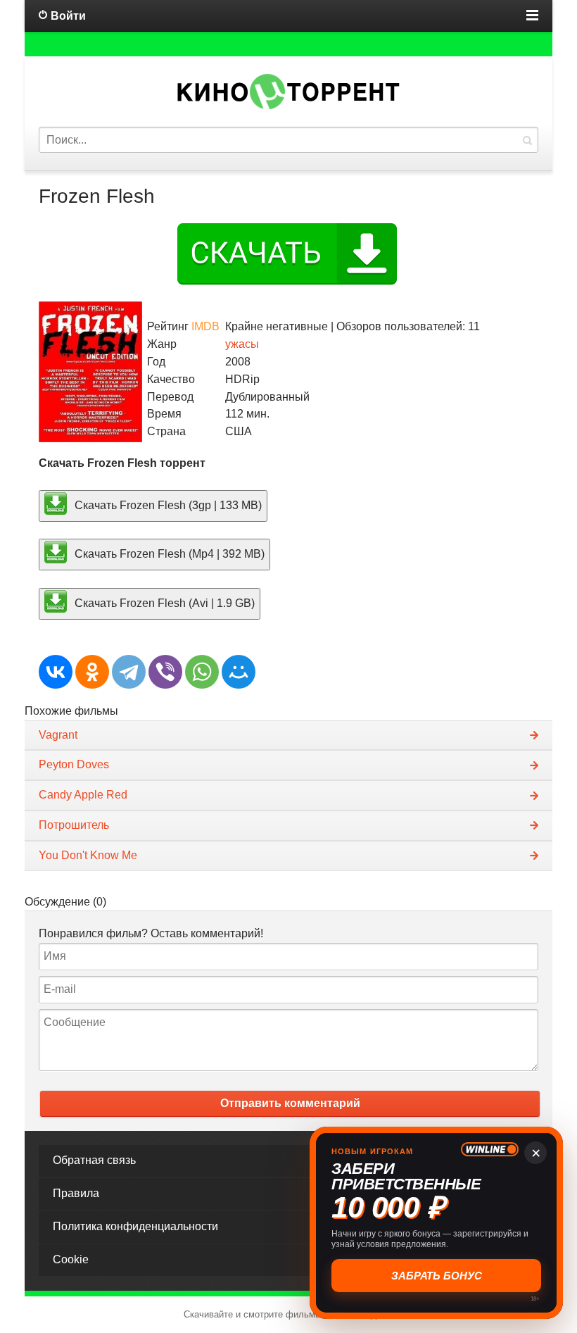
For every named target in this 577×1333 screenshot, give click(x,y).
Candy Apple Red (83, 795)
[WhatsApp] (202, 672)
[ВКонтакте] (55, 672)
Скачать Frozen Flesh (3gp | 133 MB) (167, 505)
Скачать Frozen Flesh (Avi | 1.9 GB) (163, 603)
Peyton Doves (74, 764)
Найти (527, 139)
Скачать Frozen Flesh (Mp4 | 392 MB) (168, 554)
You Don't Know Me (88, 855)
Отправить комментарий (290, 1103)
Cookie (71, 1259)
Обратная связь (94, 1160)
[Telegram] (129, 672)
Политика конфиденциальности (135, 1226)
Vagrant (58, 735)
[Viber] (165, 672)
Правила (76, 1193)
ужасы (242, 344)
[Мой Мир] (238, 672)
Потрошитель (74, 825)
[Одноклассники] (92, 672)
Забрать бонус (436, 1276)
